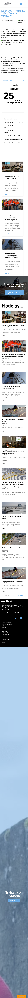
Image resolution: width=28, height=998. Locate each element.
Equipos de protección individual (13, 143)
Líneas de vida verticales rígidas (13, 136)
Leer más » (7, 194)
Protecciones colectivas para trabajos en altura (11, 255)
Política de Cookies (6, 634)
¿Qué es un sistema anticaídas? (12, 581)
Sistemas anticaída (6, 622)
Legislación (4, 625)
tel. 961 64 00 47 (6, 609)
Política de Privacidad (7, 632)
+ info (3, 335)
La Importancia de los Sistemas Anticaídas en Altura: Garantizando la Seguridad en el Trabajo (13, 485)
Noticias (3, 642)
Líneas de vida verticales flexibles (13, 139)
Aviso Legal (4, 631)
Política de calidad (6, 639)
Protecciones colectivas (7, 624)
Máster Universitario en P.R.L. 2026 (13, 325)
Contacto (4, 627)
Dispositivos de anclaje (10, 119)
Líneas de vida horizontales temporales (11, 131)
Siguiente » (21, 595)
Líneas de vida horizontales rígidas (13, 122)
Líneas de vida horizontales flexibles (11, 126)
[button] (21, 3)
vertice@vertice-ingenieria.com (10, 612)
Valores (3, 640)
